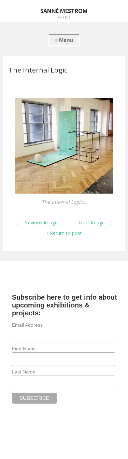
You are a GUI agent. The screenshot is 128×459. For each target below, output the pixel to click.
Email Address (27, 325)
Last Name (23, 372)
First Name (24, 348)
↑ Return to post (64, 233)
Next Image (96, 222)
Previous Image (36, 222)
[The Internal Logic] (64, 191)
